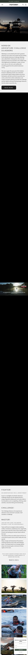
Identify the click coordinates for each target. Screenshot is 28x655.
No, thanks (20, 652)
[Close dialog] (26, 638)
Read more (9, 88)
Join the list (21, 649)
